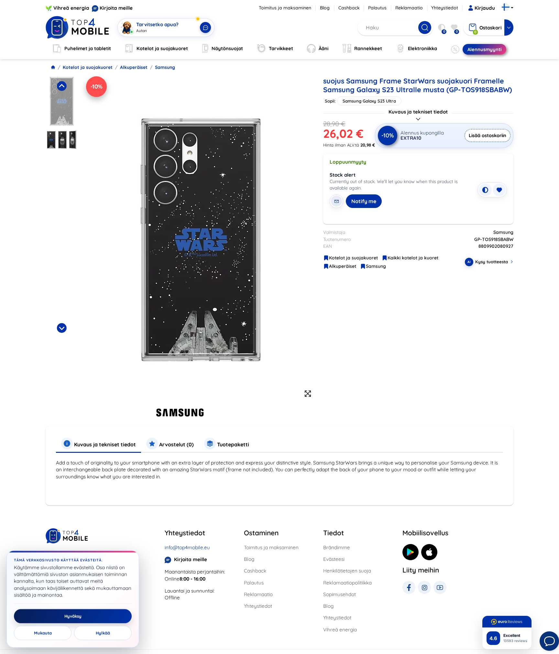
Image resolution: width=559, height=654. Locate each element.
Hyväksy (73, 616)
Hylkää (103, 633)
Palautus (377, 8)
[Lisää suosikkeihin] (499, 190)
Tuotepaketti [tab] (232, 444)
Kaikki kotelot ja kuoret (413, 258)
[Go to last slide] (61, 86)
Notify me (363, 201)
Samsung (165, 67)
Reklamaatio (409, 8)
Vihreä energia (71, 8)
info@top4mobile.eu (187, 547)
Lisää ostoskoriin (487, 135)
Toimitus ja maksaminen (285, 8)
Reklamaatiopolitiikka (347, 583)
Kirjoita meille (116, 8)
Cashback (349, 8)
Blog (325, 8)
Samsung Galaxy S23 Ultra (369, 101)
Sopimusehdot (339, 594)
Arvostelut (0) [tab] (176, 444)
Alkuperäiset (134, 67)
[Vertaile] (485, 190)
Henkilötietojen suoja (347, 571)
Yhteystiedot (444, 8)
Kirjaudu (485, 8)
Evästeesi (334, 559)
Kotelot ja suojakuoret (88, 67)
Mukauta (43, 633)
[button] (62, 101)
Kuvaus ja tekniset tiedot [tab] (104, 444)
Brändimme (336, 547)
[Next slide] (61, 328)
